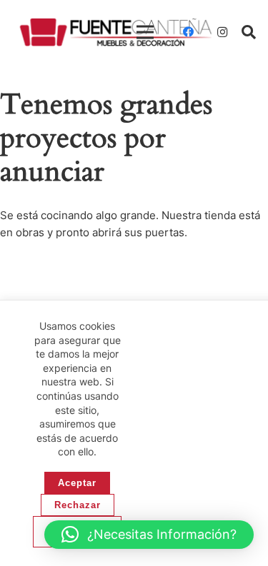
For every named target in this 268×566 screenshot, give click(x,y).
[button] (248, 32)
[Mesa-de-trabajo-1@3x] (116, 32)
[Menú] (145, 32)
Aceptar (77, 482)
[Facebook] (188, 32)
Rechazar (77, 505)
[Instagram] (222, 32)
